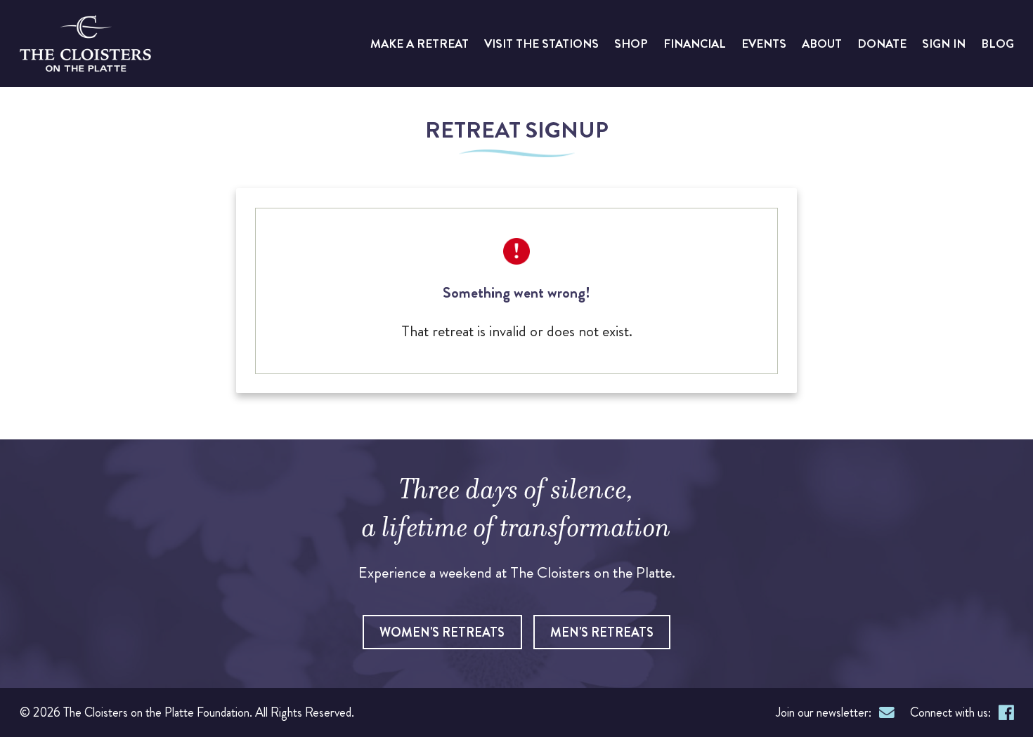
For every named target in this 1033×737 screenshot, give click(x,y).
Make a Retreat (419, 43)
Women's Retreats (442, 632)
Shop (631, 43)
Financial (694, 43)
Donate (882, 43)
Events (763, 43)
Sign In (944, 43)
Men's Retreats (602, 632)
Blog (997, 43)
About (822, 43)
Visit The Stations (541, 43)
